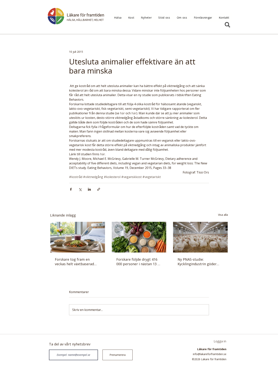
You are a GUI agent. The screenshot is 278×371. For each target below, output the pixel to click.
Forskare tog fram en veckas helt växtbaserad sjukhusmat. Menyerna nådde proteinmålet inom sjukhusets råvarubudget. (76, 261)
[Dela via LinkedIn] (89, 189)
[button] (118, 17)
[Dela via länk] (98, 189)
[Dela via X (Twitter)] (80, 189)
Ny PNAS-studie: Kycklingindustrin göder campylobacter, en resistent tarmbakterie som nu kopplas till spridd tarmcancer (199, 261)
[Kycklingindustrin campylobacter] (200, 237)
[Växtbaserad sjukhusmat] (77, 237)
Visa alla (223, 214)
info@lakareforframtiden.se (209, 354)
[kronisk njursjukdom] (139, 237)
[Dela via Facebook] (71, 189)
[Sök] (227, 24)
